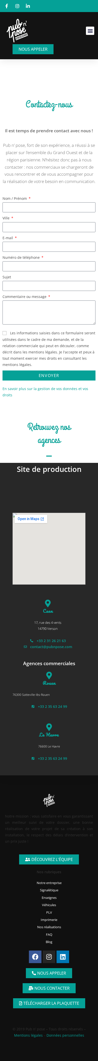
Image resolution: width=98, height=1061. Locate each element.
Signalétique (49, 890)
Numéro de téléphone (22, 257)
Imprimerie (49, 919)
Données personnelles (65, 1035)
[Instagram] (49, 957)
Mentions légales (28, 1035)
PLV (49, 912)
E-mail (8, 237)
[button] (90, 31)
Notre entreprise (49, 883)
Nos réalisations (49, 927)
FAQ (49, 934)
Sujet (7, 277)
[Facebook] (35, 957)
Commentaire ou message (25, 296)
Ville (7, 218)
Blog (49, 942)
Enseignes (49, 897)
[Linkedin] (63, 957)
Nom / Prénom (15, 198)
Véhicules (49, 905)
